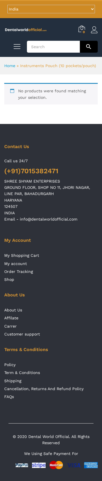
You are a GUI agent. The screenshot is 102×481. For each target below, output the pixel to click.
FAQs (9, 396)
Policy (10, 364)
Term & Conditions (22, 372)
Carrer (10, 326)
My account (15, 263)
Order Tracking (18, 271)
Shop (9, 279)
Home (9, 65)
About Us (13, 310)
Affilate (11, 318)
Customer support (22, 334)
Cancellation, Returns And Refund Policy (44, 388)
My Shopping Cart (21, 255)
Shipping (12, 381)
